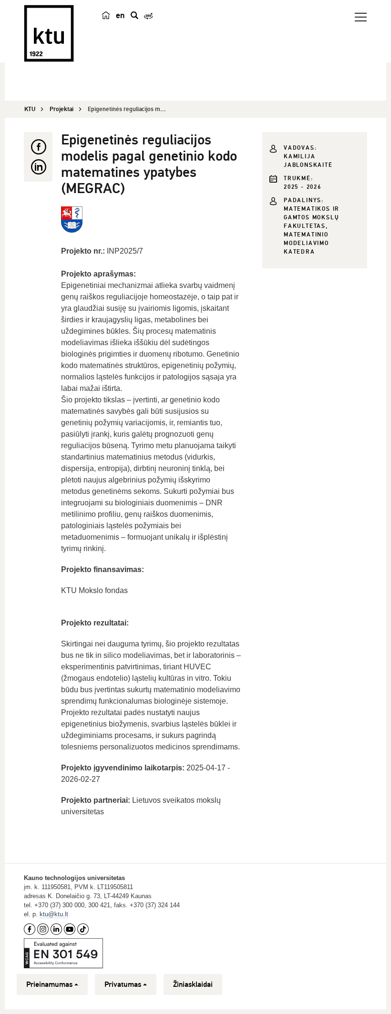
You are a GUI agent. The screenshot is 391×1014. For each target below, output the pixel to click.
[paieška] (134, 15)
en (120, 15)
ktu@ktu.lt (54, 914)
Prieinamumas (49, 984)
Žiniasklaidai (193, 984)
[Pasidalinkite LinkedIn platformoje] (38, 166)
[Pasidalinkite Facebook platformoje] (38, 146)
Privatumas (122, 984)
